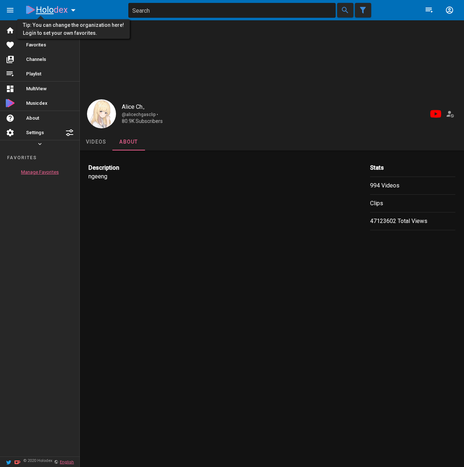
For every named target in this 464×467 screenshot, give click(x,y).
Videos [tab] (96, 142)
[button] (69, 132)
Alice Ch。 (135, 106)
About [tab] (128, 142)
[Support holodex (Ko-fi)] (17, 461)
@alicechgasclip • (140, 114)
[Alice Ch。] (101, 113)
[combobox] (232, 10)
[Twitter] (9, 461)
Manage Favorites (40, 172)
